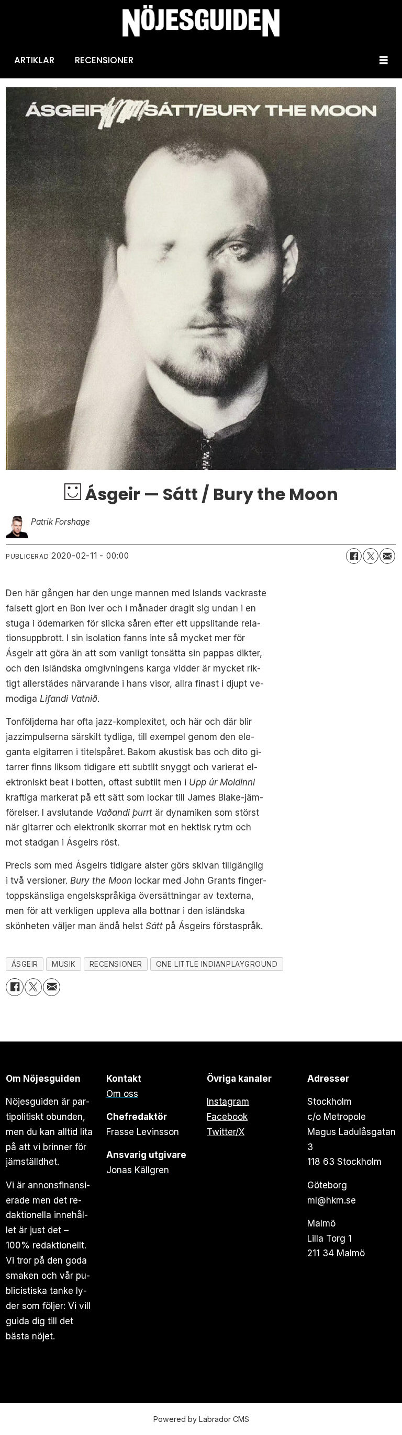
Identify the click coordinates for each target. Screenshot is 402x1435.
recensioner (116, 964)
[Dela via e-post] (387, 556)
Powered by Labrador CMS (201, 1419)
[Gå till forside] (201, 21)
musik (64, 964)
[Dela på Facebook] (354, 556)
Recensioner (104, 60)
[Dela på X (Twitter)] (370, 556)
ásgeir (25, 964)
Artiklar (34, 60)
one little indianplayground (217, 964)
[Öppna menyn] (383, 60)
